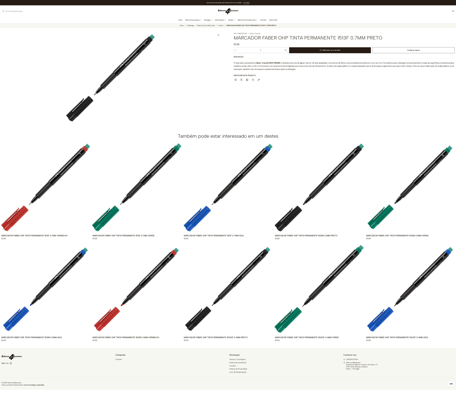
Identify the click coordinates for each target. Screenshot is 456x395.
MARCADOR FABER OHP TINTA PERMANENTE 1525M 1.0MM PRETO (306, 235)
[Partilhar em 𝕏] (241, 80)
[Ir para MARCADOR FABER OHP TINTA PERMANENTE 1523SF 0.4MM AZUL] (410, 289)
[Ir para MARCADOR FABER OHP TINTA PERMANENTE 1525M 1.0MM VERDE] (410, 187)
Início (181, 20)
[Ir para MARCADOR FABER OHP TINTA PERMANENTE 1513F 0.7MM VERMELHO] (45, 187)
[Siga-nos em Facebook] (11, 363)
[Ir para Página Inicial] (228, 11)
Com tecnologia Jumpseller (34, 385)
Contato (263, 20)
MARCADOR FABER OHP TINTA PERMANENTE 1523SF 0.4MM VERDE (307, 337)
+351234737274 (352, 359)
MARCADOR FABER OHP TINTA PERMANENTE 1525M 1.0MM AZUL (31, 337)
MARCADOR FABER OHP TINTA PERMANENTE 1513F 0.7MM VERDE (123, 235)
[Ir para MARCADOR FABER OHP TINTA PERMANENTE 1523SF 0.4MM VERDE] (319, 289)
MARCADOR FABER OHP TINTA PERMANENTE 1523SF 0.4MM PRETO (216, 337)
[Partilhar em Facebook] (236, 80)
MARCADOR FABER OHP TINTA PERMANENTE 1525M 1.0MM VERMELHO (126, 337)
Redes (230, 20)
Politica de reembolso (238, 362)
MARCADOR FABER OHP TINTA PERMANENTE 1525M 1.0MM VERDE (397, 235)
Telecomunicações (192, 20)
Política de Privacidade (238, 369)
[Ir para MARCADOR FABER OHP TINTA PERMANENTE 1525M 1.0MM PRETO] (319, 187)
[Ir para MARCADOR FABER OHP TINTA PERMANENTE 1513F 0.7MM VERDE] (136, 187)
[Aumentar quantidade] (286, 50)
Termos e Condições (237, 359)
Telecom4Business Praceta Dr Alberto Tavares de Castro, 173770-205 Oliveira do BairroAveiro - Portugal (362, 365)
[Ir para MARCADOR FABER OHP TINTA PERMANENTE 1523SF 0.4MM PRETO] (228, 289)
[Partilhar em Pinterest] (253, 80)
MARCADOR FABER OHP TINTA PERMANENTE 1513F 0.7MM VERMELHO (34, 235)
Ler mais (246, 3)
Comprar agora (413, 50)
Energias (207, 20)
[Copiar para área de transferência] (259, 80)
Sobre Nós (273, 20)
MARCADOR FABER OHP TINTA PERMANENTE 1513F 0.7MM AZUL (214, 235)
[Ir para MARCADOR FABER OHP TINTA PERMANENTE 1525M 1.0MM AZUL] (45, 289)
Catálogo (190, 25)
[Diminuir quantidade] (236, 50)
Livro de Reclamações (238, 372)
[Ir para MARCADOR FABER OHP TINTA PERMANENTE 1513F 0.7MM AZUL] (228, 187)
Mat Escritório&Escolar (247, 20)
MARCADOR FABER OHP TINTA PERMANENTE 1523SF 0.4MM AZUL (397, 337)
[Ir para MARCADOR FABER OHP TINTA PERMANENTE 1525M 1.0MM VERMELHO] (136, 289)
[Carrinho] (453, 11)
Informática (219, 20)
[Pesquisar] (3, 11)
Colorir (220, 25)
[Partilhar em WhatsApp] (247, 80)
